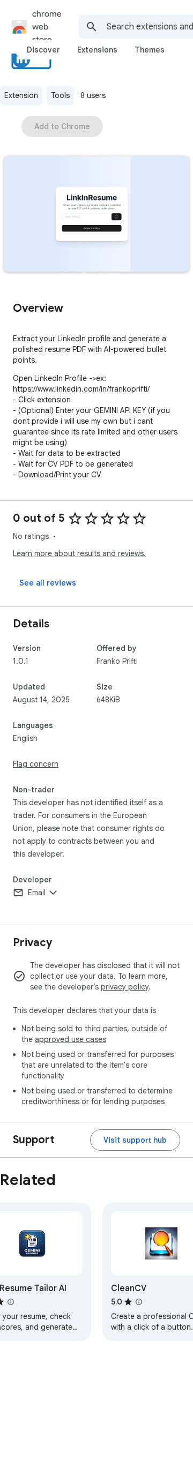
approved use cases (70, 1039)
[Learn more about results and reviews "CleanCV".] (139, 1302)
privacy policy (125, 987)
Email (37, 892)
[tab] (43, 49)
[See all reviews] (48, 583)
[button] (96, 215)
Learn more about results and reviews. (79, 553)
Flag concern (35, 764)
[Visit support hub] (135, 1140)
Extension (21, 95)
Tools (60, 95)
